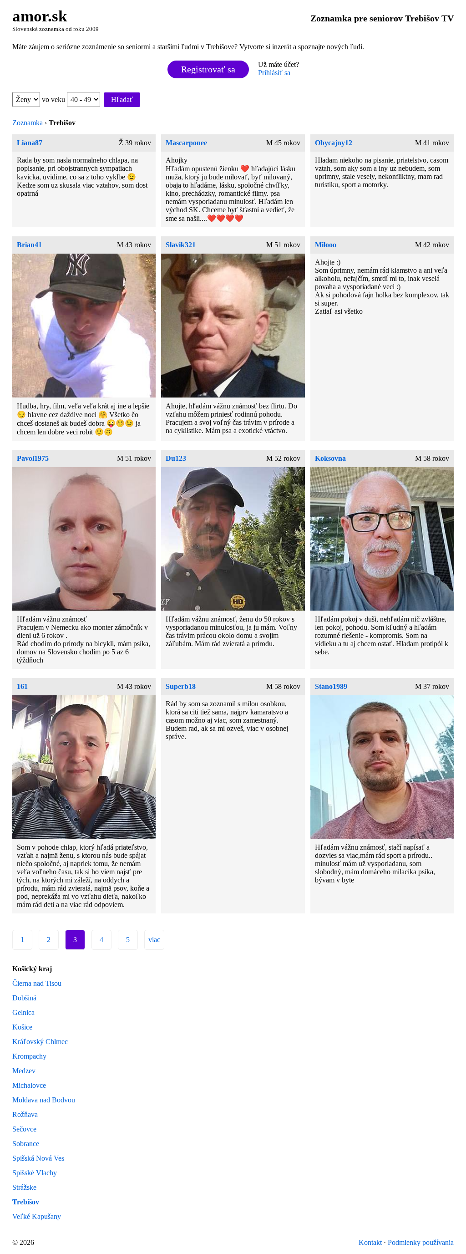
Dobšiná (24, 998)
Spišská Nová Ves (38, 1158)
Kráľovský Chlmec (40, 1041)
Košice (22, 1027)
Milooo (325, 245)
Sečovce (24, 1129)
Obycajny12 (333, 143)
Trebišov (25, 1202)
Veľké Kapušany (36, 1216)
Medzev (23, 1071)
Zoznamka (27, 123)
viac (154, 939)
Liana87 (29, 143)
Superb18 (181, 686)
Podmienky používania (421, 1242)
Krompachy (29, 1056)
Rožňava (25, 1114)
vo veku (54, 99)
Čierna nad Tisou (36, 983)
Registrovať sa (208, 69)
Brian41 (29, 245)
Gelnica (23, 1012)
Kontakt (370, 1242)
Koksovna (330, 458)
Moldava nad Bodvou (43, 1100)
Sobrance (25, 1143)
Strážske (24, 1187)
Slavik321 (181, 245)
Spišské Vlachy (34, 1173)
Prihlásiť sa (274, 72)
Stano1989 (331, 686)
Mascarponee (186, 143)
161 (22, 686)
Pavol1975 (33, 458)
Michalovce (29, 1085)
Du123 (176, 458)
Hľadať (122, 99)
